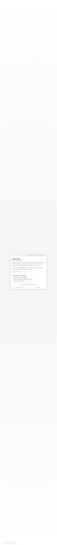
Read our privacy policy (16, 271)
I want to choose (19, 287)
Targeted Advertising (18, 281)
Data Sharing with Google (20, 277)
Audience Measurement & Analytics (23, 279)
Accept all (37, 287)
